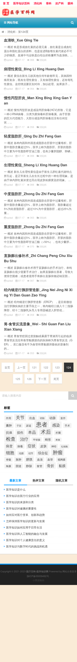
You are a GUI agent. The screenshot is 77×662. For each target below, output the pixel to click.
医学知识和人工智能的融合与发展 (27, 534)
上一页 (21, 367)
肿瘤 (58, 452)
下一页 (42, 379)
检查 (10, 438)
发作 (63, 418)
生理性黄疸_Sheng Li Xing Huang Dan (35, 164)
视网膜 (61, 459)
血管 (50, 459)
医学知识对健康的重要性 (21, 508)
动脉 (52, 417)
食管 (39, 466)
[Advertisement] (38, 623)
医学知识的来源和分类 (20, 502)
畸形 (48, 439)
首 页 (6, 3)
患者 (41, 424)
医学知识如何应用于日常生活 (24, 527)
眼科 (70, 3)
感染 (56, 425)
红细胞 (64, 446)
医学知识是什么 (15, 489)
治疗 (24, 439)
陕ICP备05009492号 (38, 576)
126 (29, 379)
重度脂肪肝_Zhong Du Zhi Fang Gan (34, 226)
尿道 (28, 425)
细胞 (10, 452)
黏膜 (62, 465)
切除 (42, 418)
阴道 (18, 466)
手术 (67, 425)
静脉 (29, 466)
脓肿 (18, 459)
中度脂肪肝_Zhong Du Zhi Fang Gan (34, 193)
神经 (53, 446)
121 (34, 367)
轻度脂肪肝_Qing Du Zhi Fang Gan (32, 136)
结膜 (21, 453)
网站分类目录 (69, 571)
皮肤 (43, 446)
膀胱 (29, 459)
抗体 (9, 432)
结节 (30, 453)
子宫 (19, 425)
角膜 (8, 466)
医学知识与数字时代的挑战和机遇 (27, 546)
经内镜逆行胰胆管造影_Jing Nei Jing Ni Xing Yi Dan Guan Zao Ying (38, 292)
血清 (40, 459)
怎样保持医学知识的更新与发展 (25, 521)
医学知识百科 (21, 3)
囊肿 (9, 425)
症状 (32, 446)
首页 (7, 367)
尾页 (56, 379)
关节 (20, 417)
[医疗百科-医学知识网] (38, 12)
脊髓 (8, 459)
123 (57, 367)
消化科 (38, 3)
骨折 (50, 465)
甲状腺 (36, 439)
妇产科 (59, 3)
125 (17, 379)
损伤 (20, 432)
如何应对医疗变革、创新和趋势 (25, 515)
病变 (9, 446)
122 (45, 367)
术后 (46, 431)
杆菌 (58, 432)
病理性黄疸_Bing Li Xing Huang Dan (34, 68)
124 (68, 367)
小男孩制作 (38, 580)
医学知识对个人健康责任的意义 (25, 540)
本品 (32, 432)
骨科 (49, 3)
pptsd (10, 59)
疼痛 (58, 439)
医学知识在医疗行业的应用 (22, 496)
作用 (8, 418)
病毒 (20, 446)
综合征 (43, 452)
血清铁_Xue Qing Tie (21, 40)
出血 (32, 418)
